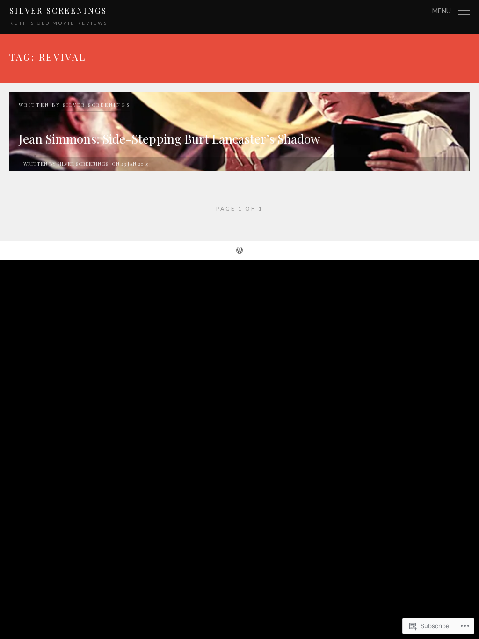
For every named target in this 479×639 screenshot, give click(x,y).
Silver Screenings (58, 10)
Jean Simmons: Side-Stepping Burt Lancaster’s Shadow (169, 139)
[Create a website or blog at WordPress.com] (239, 251)
